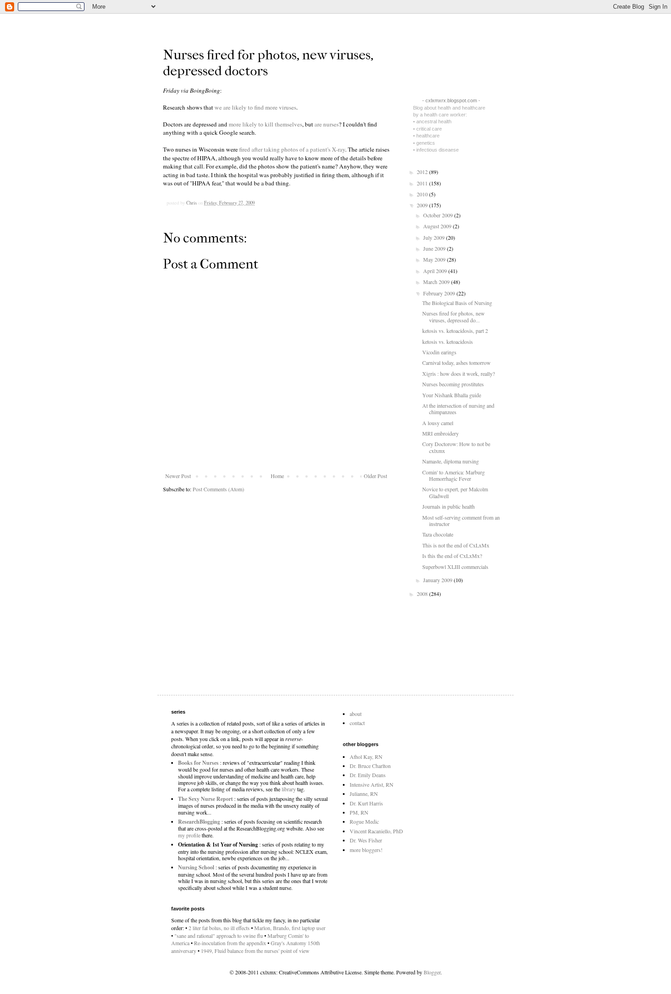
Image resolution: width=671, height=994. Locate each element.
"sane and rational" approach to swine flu (218, 935)
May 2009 (435, 259)
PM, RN (359, 812)
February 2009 (439, 293)
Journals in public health (448, 506)
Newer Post (178, 475)
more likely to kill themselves (265, 124)
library (289, 789)
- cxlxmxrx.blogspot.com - (451, 100)
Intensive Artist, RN (371, 784)
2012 (423, 171)
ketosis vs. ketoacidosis (447, 341)
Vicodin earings (439, 352)
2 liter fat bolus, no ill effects (219, 927)
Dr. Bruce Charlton (370, 765)
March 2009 (437, 281)
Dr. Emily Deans (368, 774)
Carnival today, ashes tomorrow (456, 362)
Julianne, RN (364, 793)
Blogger (432, 972)
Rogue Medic (364, 821)
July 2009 (434, 237)
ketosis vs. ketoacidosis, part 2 (455, 330)
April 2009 (435, 270)
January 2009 (438, 580)
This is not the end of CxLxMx (455, 545)
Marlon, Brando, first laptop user (289, 927)
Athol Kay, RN (366, 756)
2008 (423, 593)
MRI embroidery (440, 433)
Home (277, 475)
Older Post (375, 475)
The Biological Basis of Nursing (457, 302)
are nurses (327, 124)
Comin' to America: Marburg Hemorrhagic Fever (453, 475)
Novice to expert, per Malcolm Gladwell (455, 492)
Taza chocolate (437, 534)
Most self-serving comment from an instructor (461, 520)
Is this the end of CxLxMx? (452, 555)
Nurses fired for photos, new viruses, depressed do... (453, 316)
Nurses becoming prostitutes (453, 384)
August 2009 (438, 226)
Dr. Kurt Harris (366, 803)
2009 (423, 205)
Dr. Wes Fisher (366, 840)
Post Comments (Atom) (218, 489)
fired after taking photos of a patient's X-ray (292, 149)
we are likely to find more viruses (255, 107)
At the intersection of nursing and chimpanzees (458, 408)
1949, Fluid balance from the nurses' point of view (255, 950)
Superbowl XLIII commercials (455, 566)
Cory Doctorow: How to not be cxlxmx (456, 447)
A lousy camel (437, 422)
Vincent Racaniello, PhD (376, 831)
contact (357, 722)
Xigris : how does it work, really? (458, 373)
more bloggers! (366, 849)
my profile (189, 835)
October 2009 (438, 215)
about (356, 713)
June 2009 (435, 248)
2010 (423, 194)
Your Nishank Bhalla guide (451, 395)
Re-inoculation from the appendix (230, 943)
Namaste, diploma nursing (450, 461)
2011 (423, 183)
